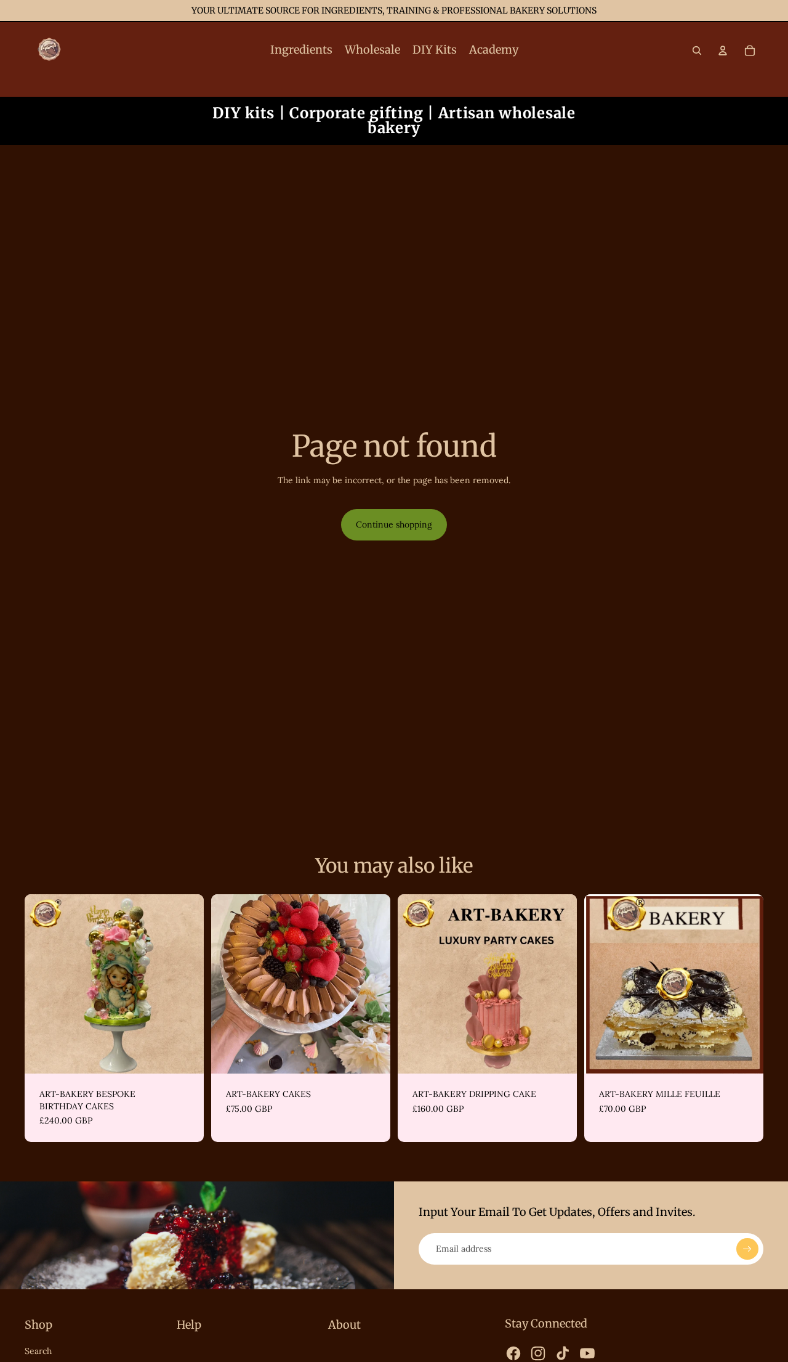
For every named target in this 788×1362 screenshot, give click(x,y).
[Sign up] (747, 1249)
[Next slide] (185, 984)
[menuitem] (301, 50)
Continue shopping (394, 524)
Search (38, 1350)
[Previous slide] (43, 984)
